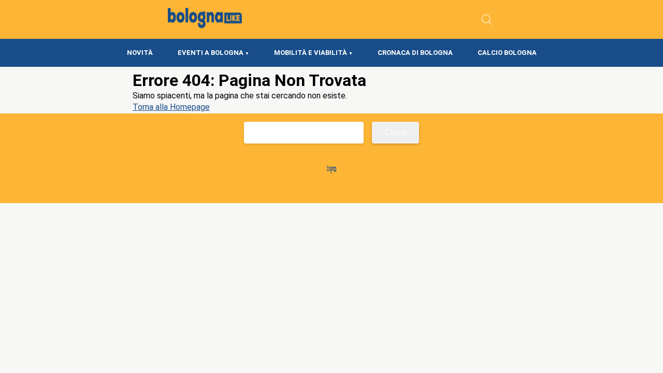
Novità (140, 52)
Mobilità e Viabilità (310, 52)
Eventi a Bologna (210, 52)
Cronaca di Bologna (415, 52)
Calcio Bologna (507, 52)
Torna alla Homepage (171, 107)
